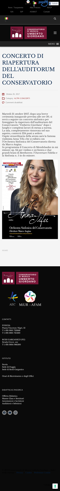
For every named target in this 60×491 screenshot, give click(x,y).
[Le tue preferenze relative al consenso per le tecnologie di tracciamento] (55, 486)
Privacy (19, 472)
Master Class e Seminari (13, 398)
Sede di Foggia (8, 367)
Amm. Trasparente (15, 8)
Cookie (28, 472)
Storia (5, 364)
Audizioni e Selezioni (11, 403)
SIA (11, 12)
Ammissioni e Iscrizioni (13, 401)
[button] (51, 44)
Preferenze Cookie (42, 472)
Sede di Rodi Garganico (13, 369)
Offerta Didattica (9, 396)
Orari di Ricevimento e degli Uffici (18, 376)
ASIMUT (33, 12)
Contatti (47, 12)
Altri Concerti (22, 98)
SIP (21, 12)
